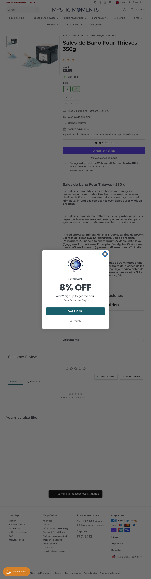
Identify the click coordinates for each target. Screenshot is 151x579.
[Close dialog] (104, 254)
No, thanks (75, 321)
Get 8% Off (75, 311)
